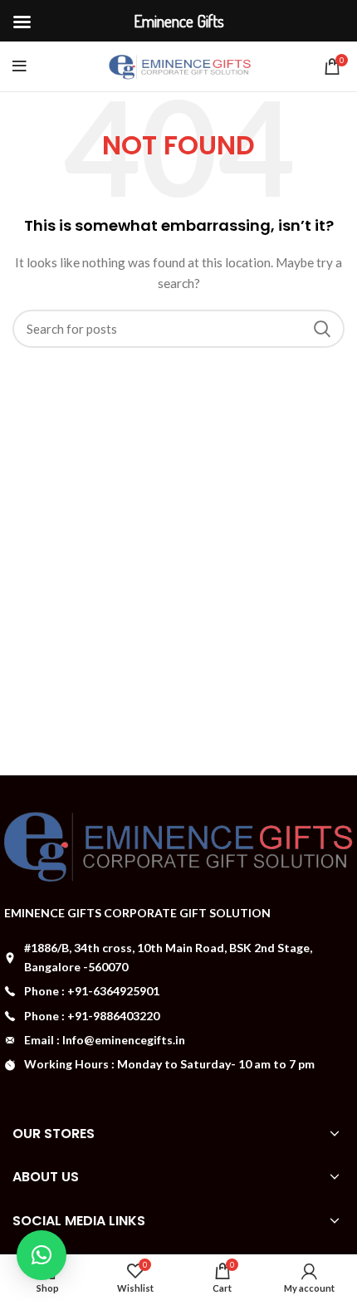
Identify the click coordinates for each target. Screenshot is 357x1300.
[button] (41, 1255)
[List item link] (178, 991)
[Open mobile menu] (19, 66)
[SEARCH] (322, 329)
